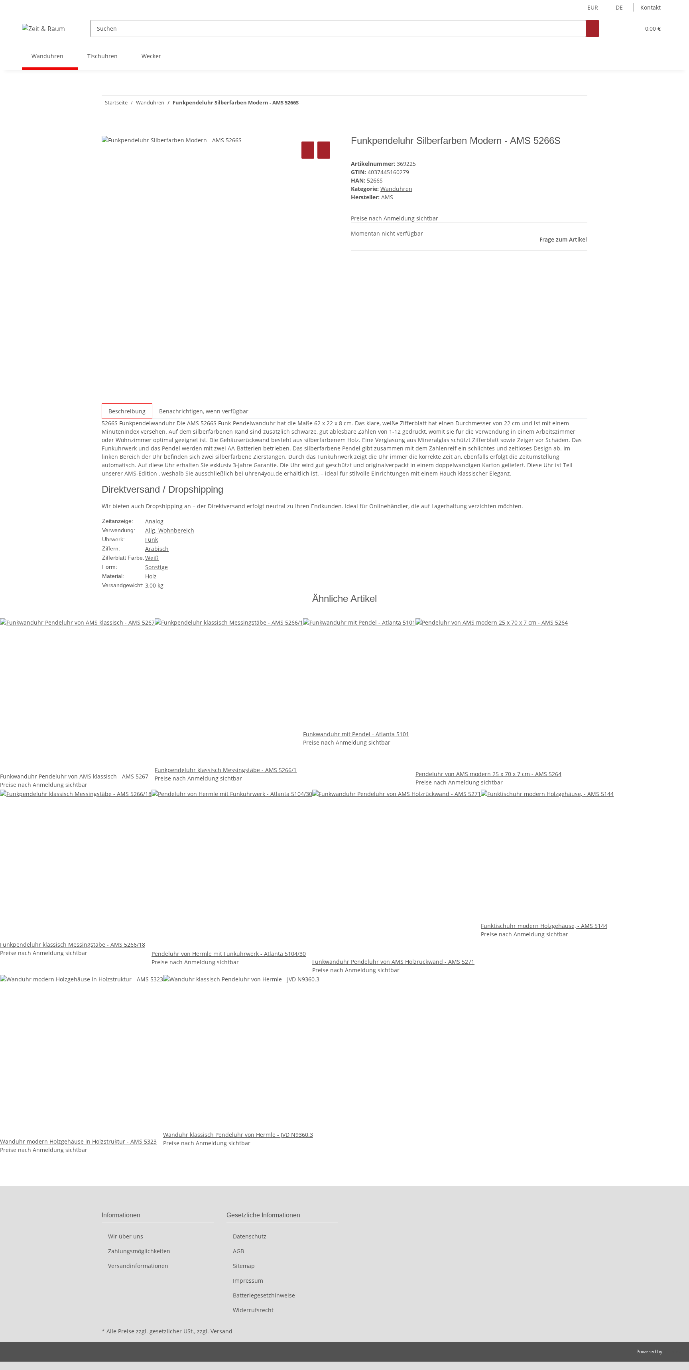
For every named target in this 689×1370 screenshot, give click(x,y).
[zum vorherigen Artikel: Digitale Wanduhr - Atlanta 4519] (319, 104)
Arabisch (157, 548)
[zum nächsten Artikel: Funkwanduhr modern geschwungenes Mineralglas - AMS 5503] (305, 104)
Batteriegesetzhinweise (264, 1295)
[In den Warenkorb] (108, 130)
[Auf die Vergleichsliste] (307, 150)
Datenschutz (249, 1236)
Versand (221, 1331)
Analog (154, 521)
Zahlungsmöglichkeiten (139, 1251)
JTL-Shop (673, 1351)
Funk (151, 539)
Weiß (152, 558)
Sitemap (244, 1266)
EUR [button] (593, 7)
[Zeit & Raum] (43, 28)
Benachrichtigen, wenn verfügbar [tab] (203, 411)
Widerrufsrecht (253, 1310)
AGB (238, 1251)
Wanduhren (396, 189)
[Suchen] (592, 28)
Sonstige (156, 567)
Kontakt (650, 7)
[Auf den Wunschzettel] (323, 150)
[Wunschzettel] (630, 28)
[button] (618, 28)
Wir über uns (125, 1236)
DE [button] (620, 7)
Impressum (248, 1280)
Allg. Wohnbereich (169, 530)
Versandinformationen (138, 1266)
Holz (151, 576)
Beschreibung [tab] (127, 411)
